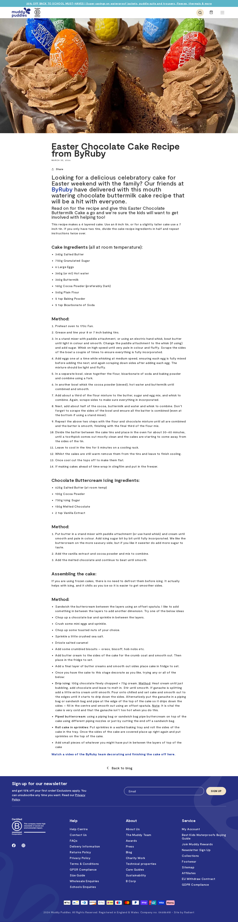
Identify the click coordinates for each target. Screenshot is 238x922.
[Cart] (211, 14)
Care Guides (135, 869)
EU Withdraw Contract (198, 878)
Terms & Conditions (84, 863)
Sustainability (136, 875)
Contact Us (78, 835)
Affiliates (189, 873)
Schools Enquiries (83, 886)
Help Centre (79, 829)
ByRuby (62, 189)
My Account (191, 829)
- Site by (183, 912)
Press (130, 846)
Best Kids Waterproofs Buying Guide (204, 836)
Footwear (189, 861)
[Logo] (21, 13)
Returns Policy (80, 852)
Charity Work (135, 858)
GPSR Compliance (83, 869)
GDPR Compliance (195, 884)
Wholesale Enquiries (84, 881)
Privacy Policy (80, 858)
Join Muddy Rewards (197, 844)
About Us (133, 829)
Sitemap (188, 867)
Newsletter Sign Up (196, 850)
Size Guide (77, 875)
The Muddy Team (138, 835)
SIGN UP (216, 791)
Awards (131, 840)
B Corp (131, 881)
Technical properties (141, 863)
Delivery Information (85, 846)
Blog (129, 852)
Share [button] (59, 169)
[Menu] (222, 12)
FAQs (73, 840)
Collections (190, 855)
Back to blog (122, 768)
